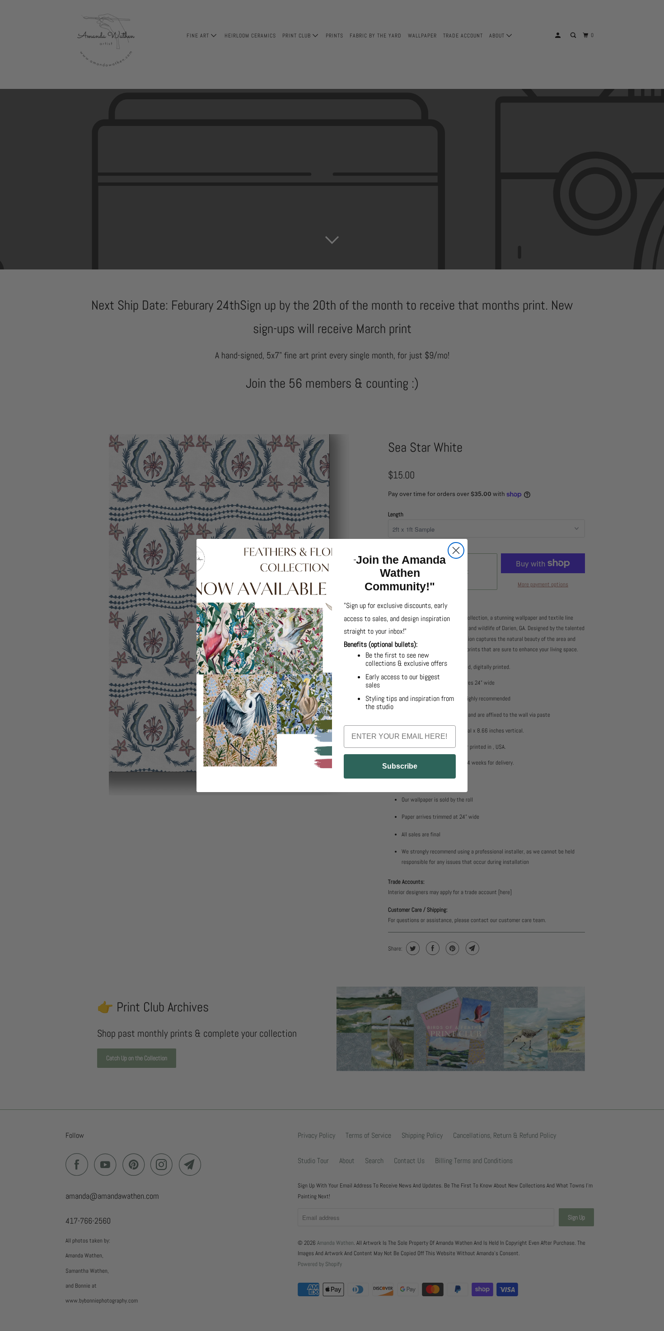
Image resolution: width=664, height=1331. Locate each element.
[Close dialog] (456, 550)
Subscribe (399, 766)
